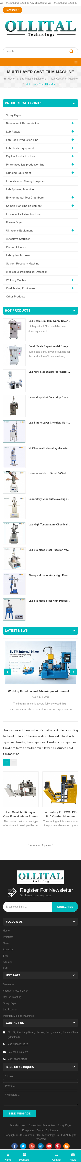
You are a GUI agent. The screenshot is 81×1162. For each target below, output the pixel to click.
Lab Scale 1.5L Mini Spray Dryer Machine (50, 320)
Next (73, 672)
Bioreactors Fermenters (42, 1125)
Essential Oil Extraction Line (23, 214)
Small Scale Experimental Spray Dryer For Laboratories (50, 346)
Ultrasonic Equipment (19, 230)
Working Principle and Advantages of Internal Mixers (40, 691)
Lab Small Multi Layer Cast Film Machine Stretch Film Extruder (20, 815)
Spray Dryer (13, 115)
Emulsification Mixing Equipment (26, 181)
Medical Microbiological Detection (27, 271)
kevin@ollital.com (18, 1051)
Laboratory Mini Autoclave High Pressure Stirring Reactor (50, 499)
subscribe (65, 906)
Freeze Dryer (14, 222)
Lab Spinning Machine (20, 189)
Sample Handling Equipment (23, 205)
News (6, 943)
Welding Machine (17, 280)
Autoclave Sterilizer (18, 238)
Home (11, 78)
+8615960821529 (17, 1059)
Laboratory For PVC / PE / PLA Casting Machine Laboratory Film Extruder (60, 815)
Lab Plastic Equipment (33, 78)
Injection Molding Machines (18, 1015)
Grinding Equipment (18, 172)
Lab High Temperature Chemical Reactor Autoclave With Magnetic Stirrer (50, 524)
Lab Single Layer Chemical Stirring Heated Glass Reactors (50, 422)
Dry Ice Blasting (12, 996)
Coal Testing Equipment (21, 288)
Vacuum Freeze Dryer (15, 990)
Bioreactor (9, 984)
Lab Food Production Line (22, 139)
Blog (5, 955)
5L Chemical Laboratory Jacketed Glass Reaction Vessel (50, 448)
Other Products (15, 296)
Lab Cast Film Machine (64, 78)
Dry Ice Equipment (47, 1130)
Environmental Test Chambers (25, 197)
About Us (8, 949)
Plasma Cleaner (16, 247)
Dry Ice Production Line (20, 156)
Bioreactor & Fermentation (22, 123)
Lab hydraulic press (18, 255)
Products (8, 936)
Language (11, 9)
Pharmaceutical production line (25, 164)
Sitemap (7, 962)
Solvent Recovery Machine (22, 263)
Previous (7, 672)
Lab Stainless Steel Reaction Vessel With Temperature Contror (50, 549)
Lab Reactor (13, 131)
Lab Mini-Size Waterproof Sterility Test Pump (50, 371)
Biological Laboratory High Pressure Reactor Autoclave (50, 575)
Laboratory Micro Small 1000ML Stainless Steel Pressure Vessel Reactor (50, 473)
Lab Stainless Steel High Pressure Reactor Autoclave (50, 600)
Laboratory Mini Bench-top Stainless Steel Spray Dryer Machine (50, 397)
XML (5, 968)
